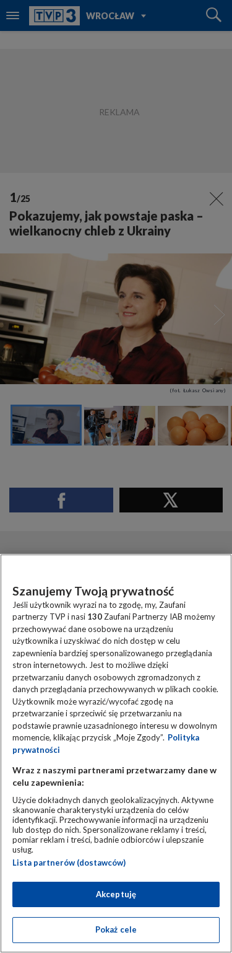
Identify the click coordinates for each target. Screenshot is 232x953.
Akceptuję (116, 894)
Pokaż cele (116, 929)
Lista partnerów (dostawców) (69, 862)
